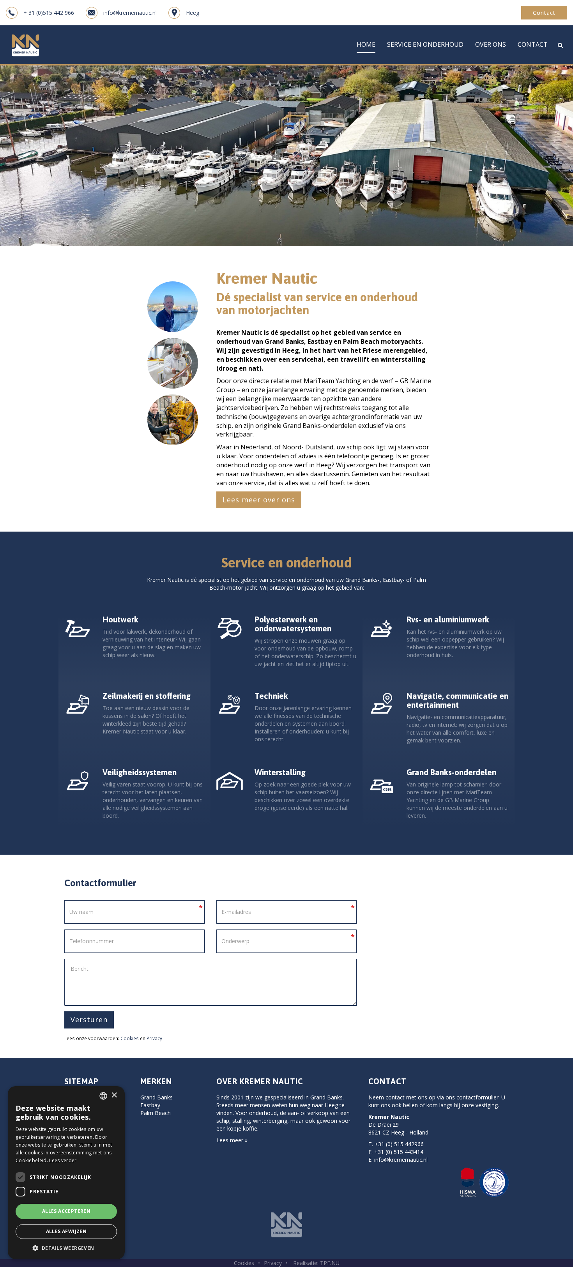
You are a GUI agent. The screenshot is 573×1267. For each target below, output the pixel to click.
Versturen (89, 1019)
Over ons (490, 44)
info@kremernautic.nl (401, 1159)
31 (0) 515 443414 (400, 1152)
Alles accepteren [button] (66, 1211)
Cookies (129, 1038)
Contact (544, 12)
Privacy (154, 1038)
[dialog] (66, 1172)
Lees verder (62, 1160)
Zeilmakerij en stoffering (147, 695)
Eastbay (150, 1105)
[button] (66, 1247)
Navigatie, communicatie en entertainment (457, 700)
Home (366, 44)
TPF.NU (330, 1263)
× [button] (114, 1095)
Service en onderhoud (425, 44)
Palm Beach (155, 1113)
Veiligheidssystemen (140, 772)
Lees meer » (232, 1140)
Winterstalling (280, 772)
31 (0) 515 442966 (401, 1144)
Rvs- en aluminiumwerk (448, 619)
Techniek (271, 695)
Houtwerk (120, 619)
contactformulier (477, 1097)
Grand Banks (156, 1097)
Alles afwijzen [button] (66, 1231)
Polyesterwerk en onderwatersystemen (293, 624)
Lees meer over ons (259, 499)
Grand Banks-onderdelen (451, 772)
